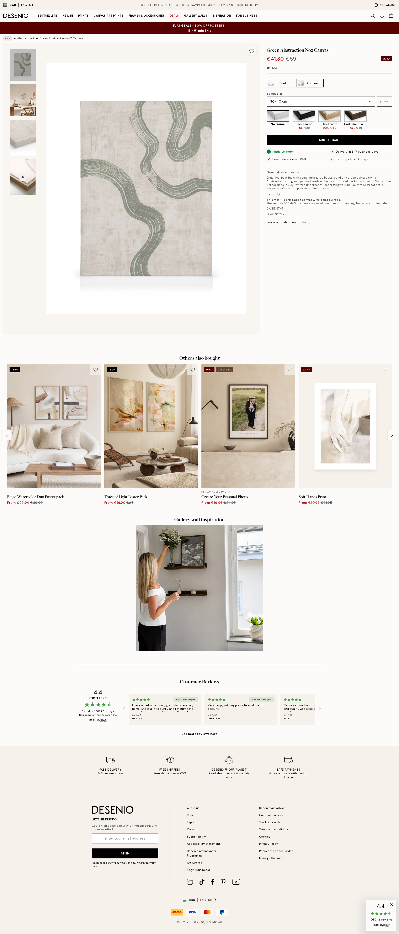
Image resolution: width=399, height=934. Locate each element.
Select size (275, 94)
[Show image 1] (23, 65)
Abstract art (25, 38)
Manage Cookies (270, 858)
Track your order (270, 822)
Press (191, 815)
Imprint (192, 822)
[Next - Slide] (395, 119)
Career (192, 829)
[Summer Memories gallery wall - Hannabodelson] (199, 588)
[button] (384, 102)
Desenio (212, 922)
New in (68, 15)
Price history (275, 214)
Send (125, 853)
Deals (174, 15)
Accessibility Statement (203, 844)
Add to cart (329, 140)
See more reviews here (199, 734)
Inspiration (221, 15)
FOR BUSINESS (246, 15)
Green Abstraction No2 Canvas (61, 38)
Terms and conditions (274, 829)
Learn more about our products (288, 222)
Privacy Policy (118, 862)
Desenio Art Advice (272, 808)
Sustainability (196, 836)
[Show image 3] (23, 138)
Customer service (271, 815)
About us (193, 808)
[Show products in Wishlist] (382, 16)
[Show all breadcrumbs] (7, 38)
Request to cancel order (276, 851)
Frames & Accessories (147, 15)
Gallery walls (195, 15)
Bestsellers (47, 15)
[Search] (372, 16)
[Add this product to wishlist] (252, 51)
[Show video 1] (23, 177)
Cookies (265, 836)
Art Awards (194, 863)
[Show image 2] (23, 100)
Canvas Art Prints (109, 15)
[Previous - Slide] (263, 119)
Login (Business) (198, 870)
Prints (83, 15)
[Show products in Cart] (391, 16)
